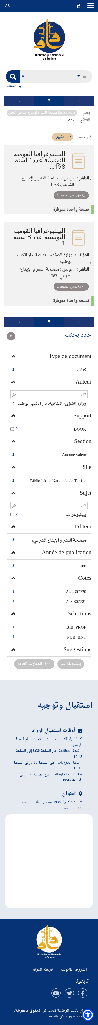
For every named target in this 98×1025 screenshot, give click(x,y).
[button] (82, 76)
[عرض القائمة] (90, 5)
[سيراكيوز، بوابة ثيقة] (49, 38)
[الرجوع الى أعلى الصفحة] (11, 336)
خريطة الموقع (43, 969)
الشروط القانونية (74, 969)
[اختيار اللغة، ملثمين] (6, 5)
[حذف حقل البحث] (23, 76)
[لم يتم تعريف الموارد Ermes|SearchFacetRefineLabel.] (49, 101)
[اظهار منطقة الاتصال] (79, 6)
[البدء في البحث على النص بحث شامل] (13, 76)
